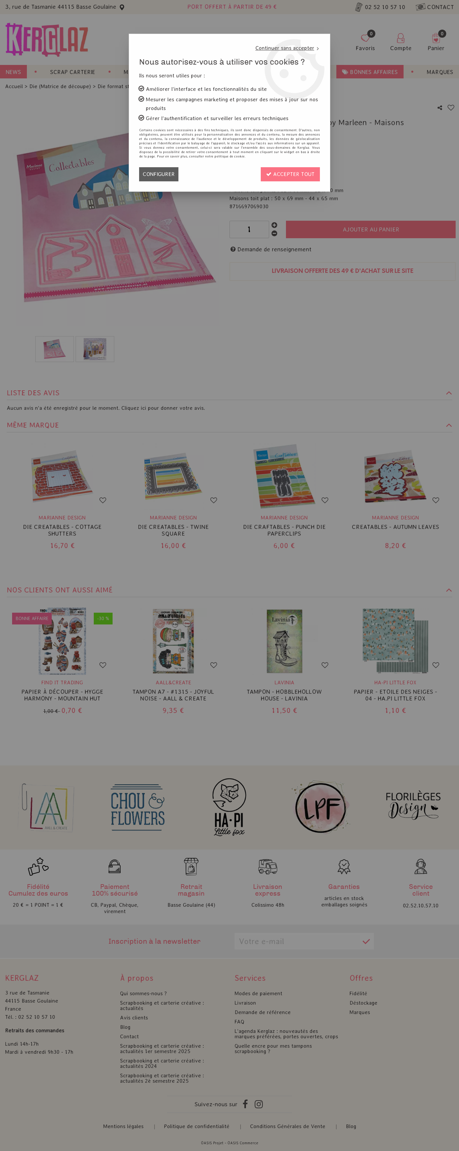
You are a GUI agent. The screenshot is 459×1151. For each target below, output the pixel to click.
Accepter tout (293, 174)
